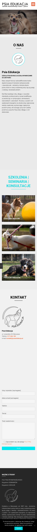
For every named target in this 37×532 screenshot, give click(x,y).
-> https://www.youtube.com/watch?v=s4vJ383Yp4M (20, 129)
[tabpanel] (18, 22)
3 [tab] (21, 33)
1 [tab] (16, 33)
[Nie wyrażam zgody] (35, 526)
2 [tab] (18, 33)
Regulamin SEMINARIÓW (9, 482)
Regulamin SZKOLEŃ (8, 485)
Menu (33, 4)
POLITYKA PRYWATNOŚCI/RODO (12, 480)
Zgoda (18, 528)
